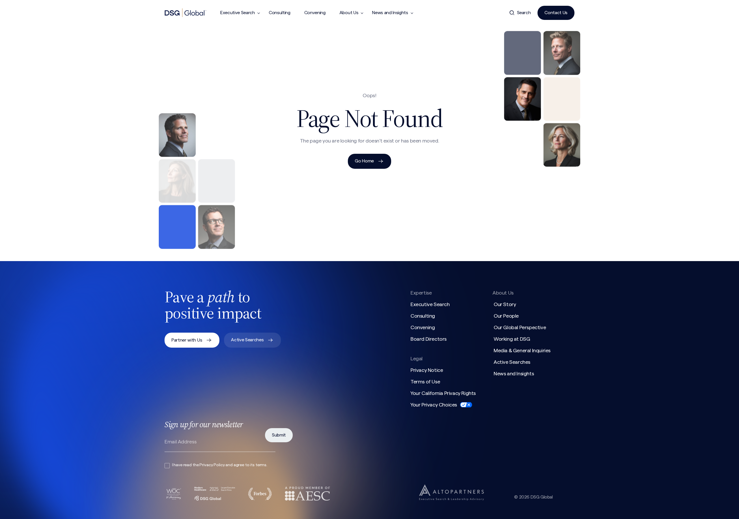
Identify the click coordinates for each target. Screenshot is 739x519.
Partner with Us (186, 340)
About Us (348, 12)
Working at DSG (512, 339)
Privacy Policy (212, 465)
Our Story (505, 304)
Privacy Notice (426, 370)
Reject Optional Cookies (557, 505)
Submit (279, 435)
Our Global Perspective (520, 327)
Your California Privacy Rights (443, 393)
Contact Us (556, 12)
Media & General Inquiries (522, 350)
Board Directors (428, 339)
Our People (506, 315)
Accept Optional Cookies (617, 505)
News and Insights (390, 12)
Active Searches (247, 340)
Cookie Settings (507, 505)
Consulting (279, 12)
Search (524, 12)
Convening (315, 12)
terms (260, 465)
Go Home (364, 161)
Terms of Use (425, 381)
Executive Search (237, 12)
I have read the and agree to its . (219, 465)
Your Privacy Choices (433, 404)
